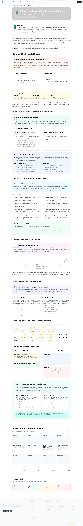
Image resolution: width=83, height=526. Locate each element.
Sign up (79, 1)
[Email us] (11, 511)
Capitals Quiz (48, 517)
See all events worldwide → (41, 492)
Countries (23, 1)
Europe (33, 509)
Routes (29, 1)
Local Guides (22, 5)
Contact (73, 506)
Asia (33, 512)
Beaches (34, 514)
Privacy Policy (74, 512)
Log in (74, 1)
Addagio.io (17, 473)
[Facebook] (7, 511)
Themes (33, 506)
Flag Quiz (47, 514)
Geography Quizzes (49, 509)
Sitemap (73, 517)
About (73, 503)
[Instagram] (4, 511)
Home (13, 5)
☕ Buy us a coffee (72, 523)
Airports (33, 517)
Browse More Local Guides (42, 426)
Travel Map (48, 503)
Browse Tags (61, 512)
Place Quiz (48, 512)
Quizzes (35, 1)
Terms (73, 514)
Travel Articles (61, 503)
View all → (67, 431)
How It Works (74, 509)
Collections (61, 509)
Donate (69, 1)
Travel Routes (48, 506)
